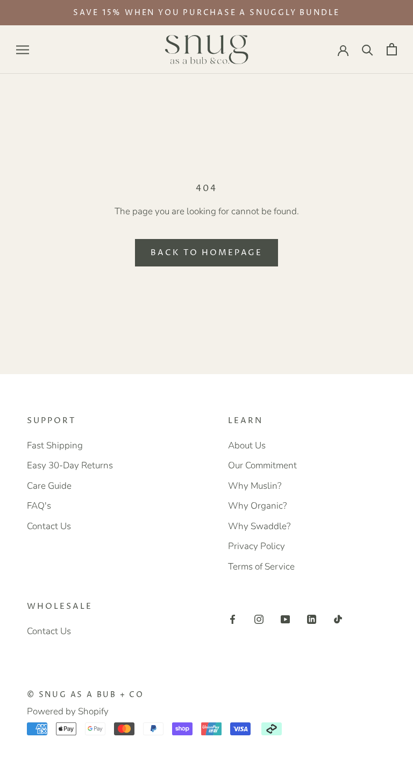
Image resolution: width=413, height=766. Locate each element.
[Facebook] (232, 618)
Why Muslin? (254, 486)
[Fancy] (338, 618)
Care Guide (49, 486)
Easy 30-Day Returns (70, 465)
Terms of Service (261, 566)
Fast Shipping (55, 445)
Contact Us (49, 526)
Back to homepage (206, 252)
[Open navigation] (22, 49)
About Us (247, 445)
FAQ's (39, 506)
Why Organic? (257, 506)
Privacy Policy (256, 546)
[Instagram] (259, 618)
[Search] (367, 49)
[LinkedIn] (311, 618)
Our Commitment (262, 465)
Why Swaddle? (259, 526)
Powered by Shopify (68, 711)
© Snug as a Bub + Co (85, 695)
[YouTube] (285, 618)
